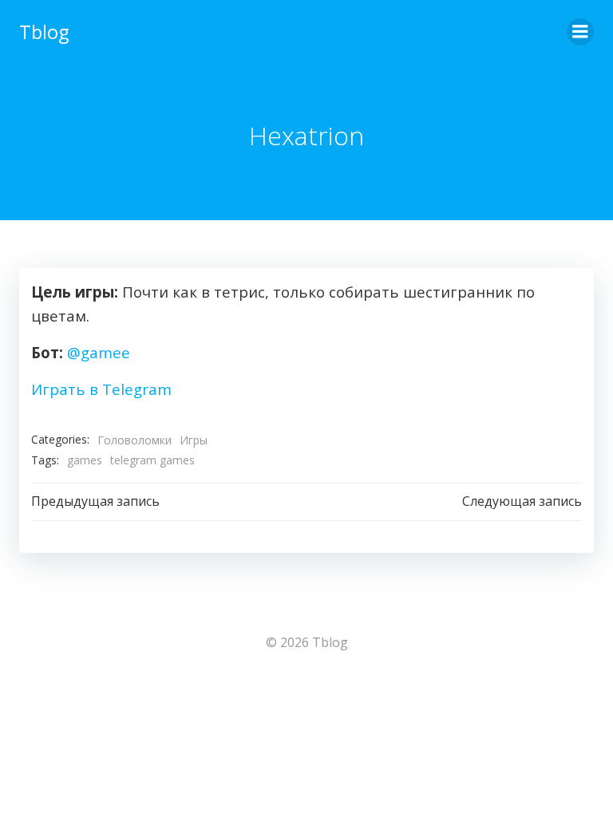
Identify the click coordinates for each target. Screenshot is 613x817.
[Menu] (580, 31)
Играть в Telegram (101, 389)
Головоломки (134, 440)
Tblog (44, 31)
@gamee (98, 352)
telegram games (152, 460)
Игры (194, 440)
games (84, 460)
